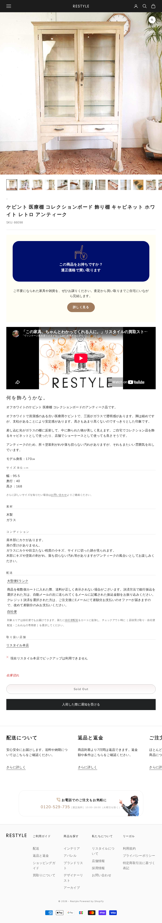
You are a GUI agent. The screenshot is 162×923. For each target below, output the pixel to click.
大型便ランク (17, 581)
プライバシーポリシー (139, 856)
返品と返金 (41, 856)
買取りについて (44, 875)
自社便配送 (71, 620)
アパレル (70, 856)
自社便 (12, 612)
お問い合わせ (59, 495)
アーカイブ (72, 888)
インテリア (72, 848)
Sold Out (81, 689)
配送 (36, 848)
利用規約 (129, 848)
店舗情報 (98, 861)
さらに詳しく (16, 767)
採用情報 (98, 868)
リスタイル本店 (17, 645)
